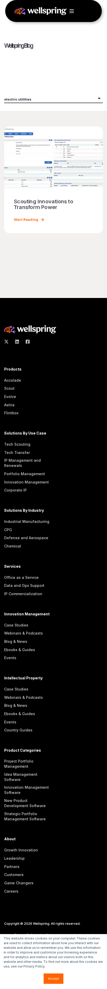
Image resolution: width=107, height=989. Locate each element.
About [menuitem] (10, 839)
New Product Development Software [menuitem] (25, 803)
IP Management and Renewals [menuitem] (22, 463)
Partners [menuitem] (11, 866)
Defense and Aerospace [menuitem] (26, 538)
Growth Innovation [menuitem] (21, 850)
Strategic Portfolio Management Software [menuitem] (25, 816)
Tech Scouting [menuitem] (17, 444)
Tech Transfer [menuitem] (17, 452)
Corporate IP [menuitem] (15, 490)
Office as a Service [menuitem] (21, 577)
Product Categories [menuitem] (22, 750)
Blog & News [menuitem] (15, 641)
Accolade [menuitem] (12, 380)
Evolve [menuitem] (10, 396)
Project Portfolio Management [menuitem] (19, 764)
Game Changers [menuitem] (19, 883)
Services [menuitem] (12, 566)
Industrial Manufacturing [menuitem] (26, 521)
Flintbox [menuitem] (11, 413)
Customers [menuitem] (14, 874)
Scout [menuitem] (9, 388)
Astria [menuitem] (9, 405)
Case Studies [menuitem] (16, 625)
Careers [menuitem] (11, 891)
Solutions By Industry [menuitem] (24, 511)
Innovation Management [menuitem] (26, 482)
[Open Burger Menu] (71, 11)
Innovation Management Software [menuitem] (26, 790)
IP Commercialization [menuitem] (23, 594)
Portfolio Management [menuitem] (24, 474)
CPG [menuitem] (8, 530)
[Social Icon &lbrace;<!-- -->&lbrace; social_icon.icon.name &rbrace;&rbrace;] (8, 341)
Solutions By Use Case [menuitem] (25, 433)
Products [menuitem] (13, 369)
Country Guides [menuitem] (18, 730)
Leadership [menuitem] (14, 858)
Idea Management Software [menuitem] (20, 777)
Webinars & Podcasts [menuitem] (23, 633)
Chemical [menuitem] (12, 546)
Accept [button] (53, 978)
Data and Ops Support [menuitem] (24, 585)
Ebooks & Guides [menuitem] (19, 650)
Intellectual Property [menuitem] (23, 678)
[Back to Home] (40, 12)
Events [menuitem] (10, 658)
